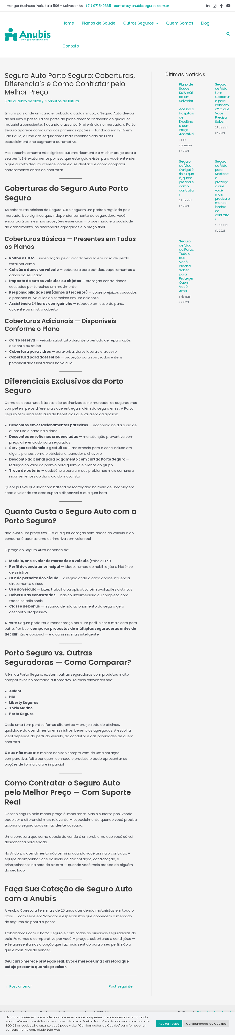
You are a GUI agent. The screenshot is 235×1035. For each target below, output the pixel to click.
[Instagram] (215, 6)
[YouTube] (228, 6)
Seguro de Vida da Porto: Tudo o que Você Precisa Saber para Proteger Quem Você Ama (186, 266)
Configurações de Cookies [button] (206, 1023)
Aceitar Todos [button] (169, 1023)
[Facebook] (221, 6)
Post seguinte (123, 986)
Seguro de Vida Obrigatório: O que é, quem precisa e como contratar (186, 178)
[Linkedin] (208, 6)
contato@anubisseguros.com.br (141, 5)
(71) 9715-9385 (98, 5)
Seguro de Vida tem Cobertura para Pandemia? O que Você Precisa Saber (222, 103)
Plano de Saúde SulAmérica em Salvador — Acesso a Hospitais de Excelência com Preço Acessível (186, 109)
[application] (156, 23)
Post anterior (18, 986)
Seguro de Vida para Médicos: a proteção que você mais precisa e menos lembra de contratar (222, 190)
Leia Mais (54, 1030)
